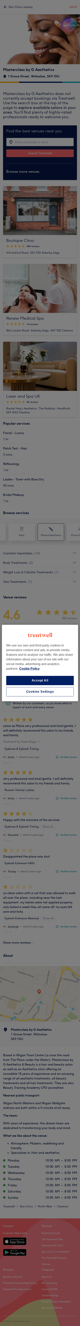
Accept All (40, 680)
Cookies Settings (40, 691)
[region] (40, 663)
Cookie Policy (29, 668)
